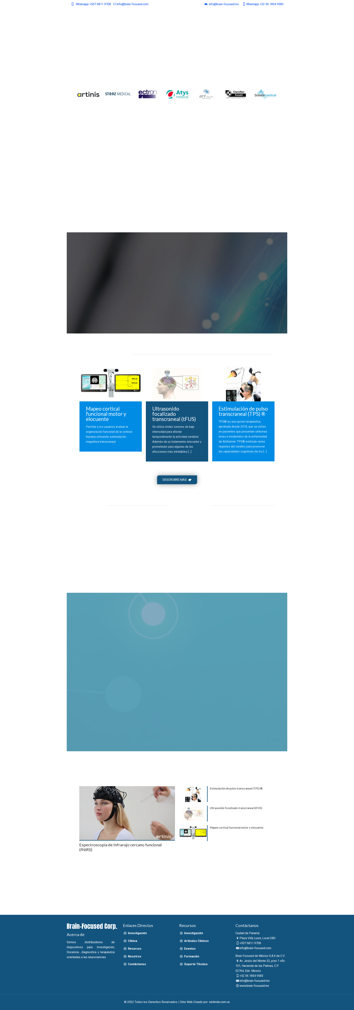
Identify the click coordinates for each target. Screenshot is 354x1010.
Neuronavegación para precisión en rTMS (91, 534)
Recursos (134, 948)
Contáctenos (136, 964)
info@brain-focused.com (132, 4)
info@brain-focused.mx (255, 981)
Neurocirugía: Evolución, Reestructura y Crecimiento (193, 537)
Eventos (189, 948)
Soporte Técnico (195, 964)
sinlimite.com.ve (219, 1002)
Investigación (137, 933)
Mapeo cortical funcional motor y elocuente (106, 413)
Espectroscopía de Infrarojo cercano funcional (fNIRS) (120, 847)
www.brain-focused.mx (254, 985)
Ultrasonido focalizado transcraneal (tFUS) (174, 413)
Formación (191, 956)
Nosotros (134, 956)
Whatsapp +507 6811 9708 (93, 4)
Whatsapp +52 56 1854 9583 (264, 4)
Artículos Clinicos (196, 941)
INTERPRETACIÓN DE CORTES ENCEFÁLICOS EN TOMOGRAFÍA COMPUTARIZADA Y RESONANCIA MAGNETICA (223, 553)
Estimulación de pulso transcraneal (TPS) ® (243, 411)
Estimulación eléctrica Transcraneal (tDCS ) (112, 534)
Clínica (132, 941)
